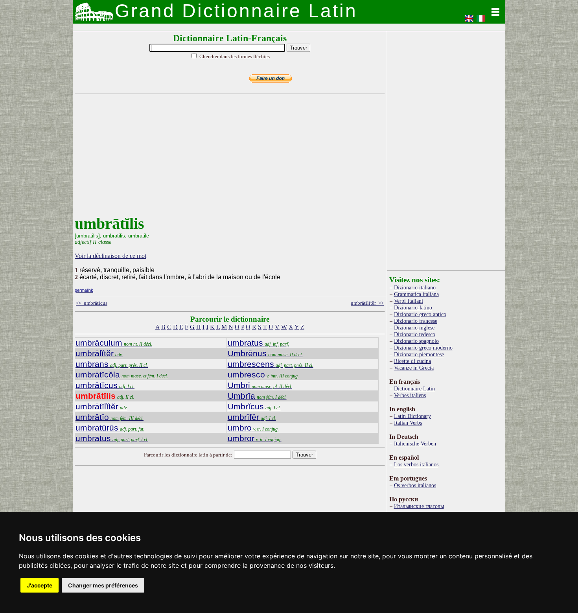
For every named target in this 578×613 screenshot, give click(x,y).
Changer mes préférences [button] (103, 585)
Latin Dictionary (412, 416)
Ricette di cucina (412, 361)
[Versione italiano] (481, 21)
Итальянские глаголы (419, 506)
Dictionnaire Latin (414, 388)
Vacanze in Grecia (414, 367)
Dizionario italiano (415, 287)
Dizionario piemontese (419, 354)
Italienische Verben (415, 443)
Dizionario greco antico (420, 314)
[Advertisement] (228, 159)
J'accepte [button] (39, 585)
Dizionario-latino (413, 307)
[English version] (469, 21)
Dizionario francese (415, 321)
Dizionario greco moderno (423, 347)
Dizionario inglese (414, 327)
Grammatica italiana (416, 294)
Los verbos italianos (416, 464)
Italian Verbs (408, 423)
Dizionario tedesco (414, 334)
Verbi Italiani (408, 301)
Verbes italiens (410, 395)
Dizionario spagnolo (416, 341)
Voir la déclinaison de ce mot (110, 255)
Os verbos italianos (415, 485)
